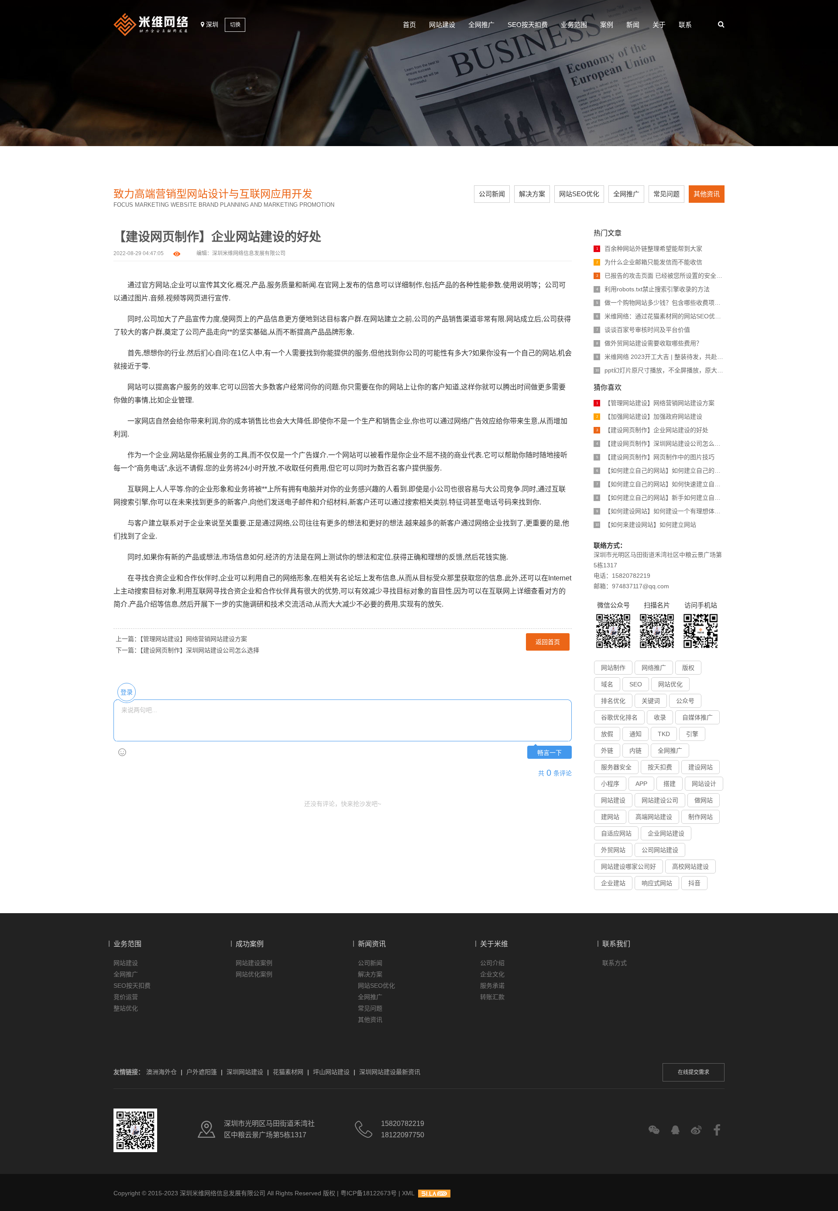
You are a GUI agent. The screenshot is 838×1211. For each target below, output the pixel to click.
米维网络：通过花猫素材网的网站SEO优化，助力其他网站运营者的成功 (660, 316)
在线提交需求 (693, 1072)
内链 (635, 750)
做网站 (703, 800)
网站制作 (613, 667)
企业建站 (613, 883)
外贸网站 (613, 849)
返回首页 (548, 641)
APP (641, 783)
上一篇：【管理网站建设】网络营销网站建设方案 (181, 638)
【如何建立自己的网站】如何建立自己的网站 (660, 470)
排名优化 (613, 700)
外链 (607, 750)
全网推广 (481, 24)
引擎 (692, 733)
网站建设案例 (254, 962)
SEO (635, 684)
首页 (409, 24)
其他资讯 (707, 194)
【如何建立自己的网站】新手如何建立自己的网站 (660, 497)
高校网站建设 (690, 866)
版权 (688, 667)
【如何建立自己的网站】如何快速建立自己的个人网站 (660, 484)
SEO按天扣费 (528, 24)
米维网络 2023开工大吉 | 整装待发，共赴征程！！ (660, 356)
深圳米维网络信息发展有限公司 (248, 253)
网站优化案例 (254, 974)
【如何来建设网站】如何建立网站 (646, 524)
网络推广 (654, 667)
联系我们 (616, 944)
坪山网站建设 (331, 1071)
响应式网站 (657, 883)
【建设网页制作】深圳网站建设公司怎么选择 (660, 443)
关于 (659, 24)
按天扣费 (660, 767)
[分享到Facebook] (717, 1130)
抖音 (694, 883)
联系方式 (614, 962)
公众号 (685, 700)
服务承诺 (492, 985)
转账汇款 (492, 996)
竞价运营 (125, 996)
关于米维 (494, 944)
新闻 (632, 24)
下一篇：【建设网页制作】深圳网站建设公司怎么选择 (187, 650)
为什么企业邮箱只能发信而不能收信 (649, 262)
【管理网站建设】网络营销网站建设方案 (655, 402)
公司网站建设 (660, 849)
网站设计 (704, 783)
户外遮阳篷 (201, 1071)
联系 (685, 24)
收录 (660, 717)
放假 (607, 733)
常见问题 (666, 194)
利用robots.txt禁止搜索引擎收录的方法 (653, 289)
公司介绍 (492, 962)
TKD (664, 733)
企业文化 (492, 974)
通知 (635, 733)
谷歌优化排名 (619, 717)
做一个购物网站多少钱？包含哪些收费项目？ (660, 302)
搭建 (669, 783)
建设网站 (700, 767)
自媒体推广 (697, 717)
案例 (606, 24)
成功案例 (250, 944)
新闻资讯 (372, 944)
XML (408, 1193)
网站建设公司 (660, 800)
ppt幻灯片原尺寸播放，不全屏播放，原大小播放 (660, 370)
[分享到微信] (654, 1130)
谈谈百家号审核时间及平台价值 (643, 329)
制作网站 (700, 816)
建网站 (610, 816)
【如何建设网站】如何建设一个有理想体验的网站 (660, 511)
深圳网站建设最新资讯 (389, 1071)
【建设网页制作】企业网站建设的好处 (652, 429)
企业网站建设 (666, 833)
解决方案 (532, 194)
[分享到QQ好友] (675, 1130)
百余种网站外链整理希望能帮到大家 (649, 248)
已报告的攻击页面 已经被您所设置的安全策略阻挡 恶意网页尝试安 (660, 275)
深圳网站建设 (245, 1071)
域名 (607, 684)
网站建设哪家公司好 (628, 866)
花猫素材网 (288, 1071)
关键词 (651, 700)
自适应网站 (616, 833)
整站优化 (125, 1008)
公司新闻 (492, 194)
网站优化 (670, 684)
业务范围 (574, 24)
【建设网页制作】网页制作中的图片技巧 (655, 457)
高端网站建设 (653, 816)
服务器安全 (616, 767)
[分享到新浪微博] (696, 1130)
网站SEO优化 (579, 194)
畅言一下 (549, 753)
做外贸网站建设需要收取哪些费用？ (649, 343)
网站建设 (442, 24)
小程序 (610, 783)
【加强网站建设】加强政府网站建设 (649, 416)
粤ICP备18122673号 (368, 1193)
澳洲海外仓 (161, 1071)
